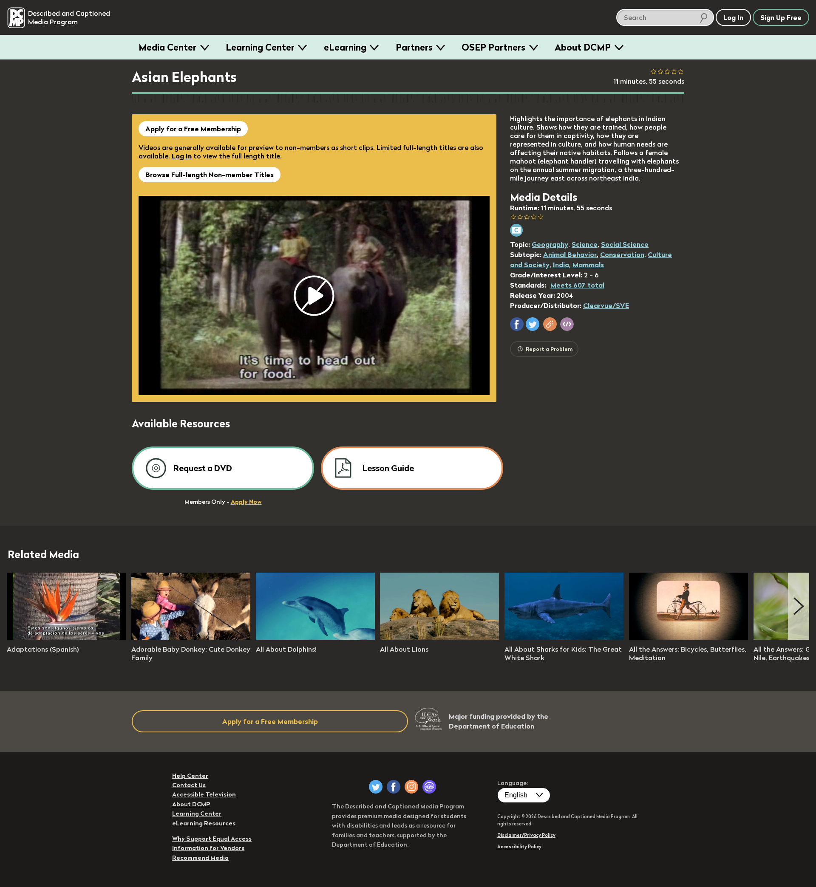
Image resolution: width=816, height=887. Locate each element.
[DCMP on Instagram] (411, 787)
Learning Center (260, 47)
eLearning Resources (203, 823)
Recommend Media (200, 858)
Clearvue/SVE (606, 305)
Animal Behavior (570, 254)
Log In (182, 156)
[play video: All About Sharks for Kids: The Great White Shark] (563, 637)
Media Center (167, 47)
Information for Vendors (208, 848)
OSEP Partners (493, 47)
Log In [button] (733, 17)
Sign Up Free (781, 17)
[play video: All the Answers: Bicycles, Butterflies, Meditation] (688, 637)
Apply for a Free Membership (193, 128)
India (561, 264)
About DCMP (583, 47)
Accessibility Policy (519, 847)
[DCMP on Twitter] (375, 787)
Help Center (190, 776)
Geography (550, 244)
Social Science (625, 244)
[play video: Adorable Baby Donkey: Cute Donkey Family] (190, 637)
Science (585, 244)
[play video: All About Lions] (439, 637)
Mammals (588, 264)
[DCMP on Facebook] (393, 787)
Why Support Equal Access (212, 838)
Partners (414, 47)
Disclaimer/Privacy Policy (526, 835)
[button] (517, 324)
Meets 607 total (577, 285)
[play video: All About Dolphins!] (315, 637)
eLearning (345, 47)
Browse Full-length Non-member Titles (209, 174)
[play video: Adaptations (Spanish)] (66, 637)
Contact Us (189, 785)
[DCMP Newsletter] (429, 787)
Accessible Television (204, 794)
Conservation (622, 254)
